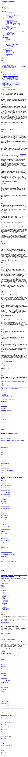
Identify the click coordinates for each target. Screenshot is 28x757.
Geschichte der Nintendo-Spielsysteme (9, 433)
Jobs (1, 522)
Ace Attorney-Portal (5, 508)
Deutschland (6, 595)
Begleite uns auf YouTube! (6, 715)
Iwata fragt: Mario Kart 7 (8, 65)
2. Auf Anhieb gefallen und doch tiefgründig (12, 80)
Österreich (5, 601)
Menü (2, 72)
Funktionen (3, 408)
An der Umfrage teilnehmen (15, 655)
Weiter (2, 384)
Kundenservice (4, 458)
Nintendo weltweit (4, 517)
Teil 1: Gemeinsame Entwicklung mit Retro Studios (14, 66)
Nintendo (3, 664)
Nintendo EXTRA (5, 547)
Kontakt (2, 472)
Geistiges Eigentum (5, 559)
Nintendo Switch (4, 401)
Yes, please (8, 633)
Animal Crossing (4, 687)
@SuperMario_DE (5, 705)
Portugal (5, 603)
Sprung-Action (23, 154)
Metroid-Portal (4, 499)
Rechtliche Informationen (6, 552)
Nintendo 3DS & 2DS (5, 463)
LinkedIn (2, 524)
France (4, 597)
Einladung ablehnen (5, 655)
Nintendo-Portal (4, 480)
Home (4, 62)
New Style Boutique (5, 675)
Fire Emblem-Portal (5, 487)
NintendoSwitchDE (5, 726)
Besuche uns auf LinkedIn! (6, 745)
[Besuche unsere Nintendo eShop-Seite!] (9, 388)
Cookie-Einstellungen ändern (19, 578)
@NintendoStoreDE (5, 701)
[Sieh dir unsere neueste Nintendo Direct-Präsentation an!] (13, 387)
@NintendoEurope (5, 703)
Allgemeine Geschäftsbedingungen (8, 561)
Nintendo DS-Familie (5, 438)
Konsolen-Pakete (4, 419)
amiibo (2, 426)
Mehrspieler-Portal (4, 445)
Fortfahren (7, 622)
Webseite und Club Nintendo (7, 470)
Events (2, 454)
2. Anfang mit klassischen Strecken (10, 76)
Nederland (5, 600)
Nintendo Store (4, 533)
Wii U (2, 417)
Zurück (2, 383)
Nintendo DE (3, 752)
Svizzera (5, 607)
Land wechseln (6, 578)
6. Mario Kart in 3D (7, 85)
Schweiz (5, 604)
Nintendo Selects (4, 447)
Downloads (3, 412)
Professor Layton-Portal (6, 496)
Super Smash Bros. (5, 682)
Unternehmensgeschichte (6, 515)
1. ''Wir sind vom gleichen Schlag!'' (10, 79)
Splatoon (2, 684)
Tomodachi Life (4, 678)
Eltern (2, 545)
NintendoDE (3, 724)
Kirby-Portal (3, 501)
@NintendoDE (4, 698)
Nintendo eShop (4, 538)
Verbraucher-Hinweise (5, 529)
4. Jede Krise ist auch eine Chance (10, 78)
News (2, 452)
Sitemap (2, 570)
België (4, 592)
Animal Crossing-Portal (6, 485)
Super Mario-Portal (5, 483)
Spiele (2, 442)
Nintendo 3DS (4, 406)
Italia (4, 598)
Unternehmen (4, 513)
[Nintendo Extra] (4, 390)
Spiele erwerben (4, 422)
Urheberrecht (3, 556)
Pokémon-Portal (4, 503)
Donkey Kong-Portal (5, 494)
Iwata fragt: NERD (5, 526)
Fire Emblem (3, 671)
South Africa (6, 609)
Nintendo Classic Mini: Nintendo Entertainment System (12, 440)
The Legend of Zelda (5, 680)
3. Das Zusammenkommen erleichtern (11, 82)
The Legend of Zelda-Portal (7, 492)
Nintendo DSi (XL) (5, 468)
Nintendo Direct (4, 536)
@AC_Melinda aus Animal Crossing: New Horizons (12, 708)
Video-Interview (6, 87)
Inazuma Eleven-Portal (5, 506)
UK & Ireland (6, 608)
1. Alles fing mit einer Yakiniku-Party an (11, 74)
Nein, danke (3, 633)
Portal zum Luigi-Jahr (5, 490)
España (4, 596)
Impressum (3, 565)
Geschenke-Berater (5, 540)
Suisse (4, 606)
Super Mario (3, 689)
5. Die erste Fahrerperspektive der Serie (11, 84)
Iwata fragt (5, 63)
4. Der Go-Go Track (7, 83)
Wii (1, 435)
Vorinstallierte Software (6, 410)
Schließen (3, 622)
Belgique (5, 593)
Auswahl (2, 429)
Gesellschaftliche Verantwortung (7, 519)
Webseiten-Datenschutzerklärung (8, 554)
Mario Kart (3, 691)
